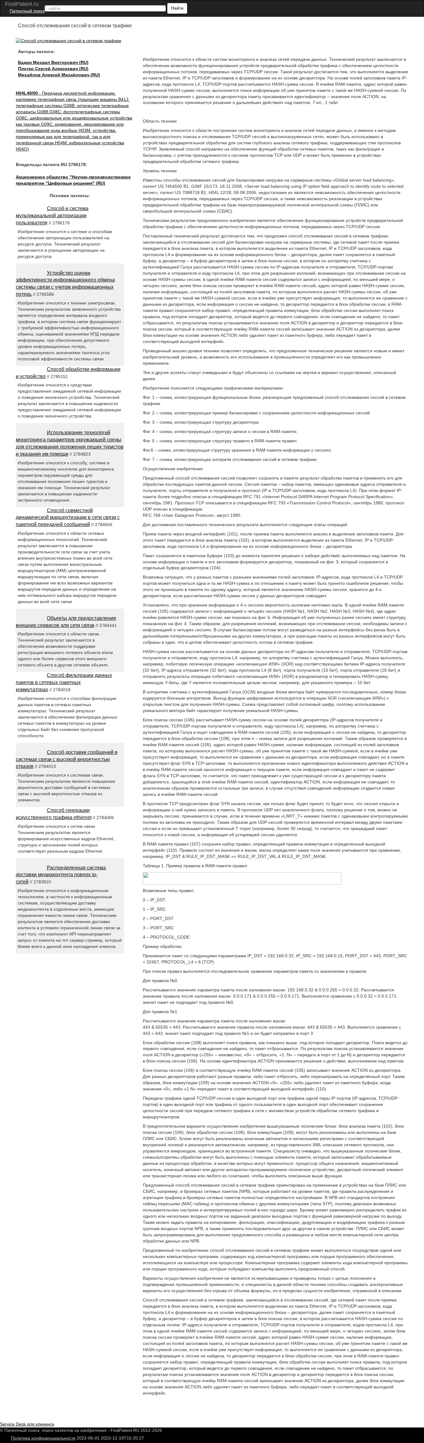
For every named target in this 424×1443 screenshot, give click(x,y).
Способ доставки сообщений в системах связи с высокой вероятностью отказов (67, 759)
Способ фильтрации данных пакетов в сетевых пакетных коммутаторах (64, 682)
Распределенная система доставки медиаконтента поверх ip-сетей (61, 875)
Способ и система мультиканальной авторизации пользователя (52, 215)
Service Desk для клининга (27, 1424)
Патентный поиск (27, 10)
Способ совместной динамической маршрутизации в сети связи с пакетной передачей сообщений (68, 517)
